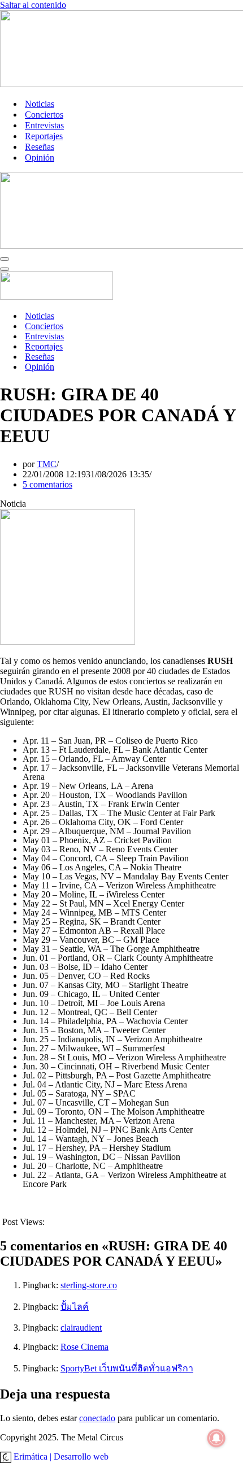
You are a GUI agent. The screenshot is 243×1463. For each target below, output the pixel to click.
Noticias (39, 104)
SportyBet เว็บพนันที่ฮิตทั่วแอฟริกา (126, 1368)
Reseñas (39, 147)
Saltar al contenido (33, 5)
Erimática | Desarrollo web (60, 1456)
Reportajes (44, 136)
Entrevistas (44, 125)
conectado (97, 1418)
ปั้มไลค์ (74, 1306)
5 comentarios (47, 484)
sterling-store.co (88, 1285)
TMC (47, 464)
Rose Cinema (84, 1347)
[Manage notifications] (216, 1438)
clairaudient (81, 1327)
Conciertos (44, 114)
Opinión (39, 157)
